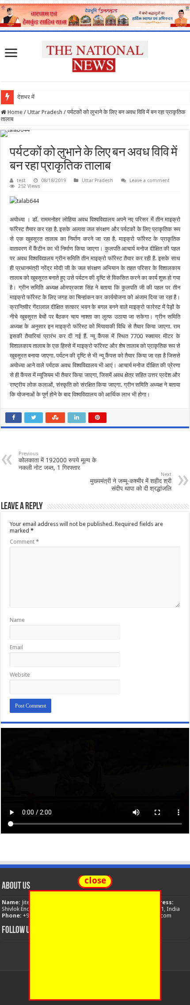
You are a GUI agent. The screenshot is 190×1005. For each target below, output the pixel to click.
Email (16, 647)
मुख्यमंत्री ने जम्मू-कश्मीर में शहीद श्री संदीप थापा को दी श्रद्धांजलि (130, 482)
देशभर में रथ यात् (34, 97)
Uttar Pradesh (44, 112)
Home (14, 112)
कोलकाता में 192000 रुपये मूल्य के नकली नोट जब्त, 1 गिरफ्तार (57, 461)
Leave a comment (149, 180)
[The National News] (95, 54)
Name (17, 620)
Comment (24, 541)
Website (20, 674)
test (21, 180)
